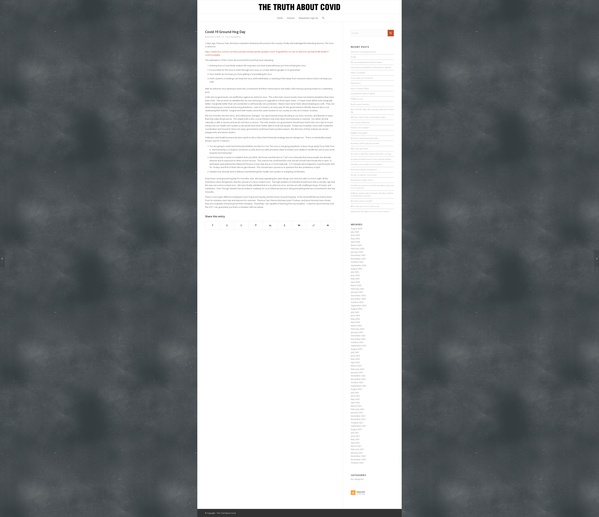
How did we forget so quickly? (362, 201)
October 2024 (357, 302)
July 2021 (355, 432)
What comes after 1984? (359, 148)
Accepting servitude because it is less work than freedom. (371, 159)
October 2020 (357, 462)
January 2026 (357, 252)
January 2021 (357, 452)
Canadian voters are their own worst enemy (366, 164)
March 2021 (356, 446)
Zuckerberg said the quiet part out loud (365, 143)
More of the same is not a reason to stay (365, 206)
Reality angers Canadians (360, 104)
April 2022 (355, 402)
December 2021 (358, 416)
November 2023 (358, 339)
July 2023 (355, 352)
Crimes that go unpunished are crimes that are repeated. (371, 67)
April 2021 (355, 442)
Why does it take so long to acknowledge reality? (368, 117)
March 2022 (356, 406)
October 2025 (357, 262)
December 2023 (358, 335)
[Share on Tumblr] (285, 225)
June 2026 (355, 235)
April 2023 (355, 362)
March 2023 (356, 365)
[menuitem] (280, 18)
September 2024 (358, 305)
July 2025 (355, 272)
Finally (353, 57)
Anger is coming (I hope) (360, 88)
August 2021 (356, 429)
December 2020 (358, 456)
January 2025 (357, 292)
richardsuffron (235, 37)
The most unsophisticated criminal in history (366, 62)
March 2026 (356, 245)
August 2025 (356, 268)
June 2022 (355, 395)
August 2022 (356, 389)
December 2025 (358, 255)
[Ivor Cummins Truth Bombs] (2, 258)
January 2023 (357, 372)
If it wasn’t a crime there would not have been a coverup (371, 154)
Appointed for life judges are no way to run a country (370, 211)
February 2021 (357, 449)
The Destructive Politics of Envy (362, 180)
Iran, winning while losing (360, 122)
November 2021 (358, 419)
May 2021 (355, 439)
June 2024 (355, 315)
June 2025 (355, 275)
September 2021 (358, 425)
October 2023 (357, 342)
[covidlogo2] (299, 7)
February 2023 (357, 369)
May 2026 (355, 238)
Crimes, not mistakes (358, 72)
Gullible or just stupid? (359, 133)
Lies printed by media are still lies (363, 93)
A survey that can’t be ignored (362, 78)
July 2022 (355, 392)
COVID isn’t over (357, 99)
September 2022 (358, 385)
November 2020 (358, 459)
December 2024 (358, 295)
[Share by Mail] (328, 225)
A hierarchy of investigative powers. (363, 52)
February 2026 (357, 248)
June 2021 (355, 436)
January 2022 (357, 412)
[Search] (322, 18)
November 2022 (358, 379)
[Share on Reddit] (313, 225)
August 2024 (356, 308)
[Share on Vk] (299, 225)
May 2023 (355, 359)
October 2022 (357, 382)
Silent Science (356, 83)
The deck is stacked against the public (364, 138)
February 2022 (357, 409)
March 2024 (356, 325)
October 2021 (357, 422)
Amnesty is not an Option (360, 127)
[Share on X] (227, 225)
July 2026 (355, 231)
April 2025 (355, 282)
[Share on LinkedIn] (270, 225)
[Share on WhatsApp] (241, 225)
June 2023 (355, 355)
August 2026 (356, 228)
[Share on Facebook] (212, 225)
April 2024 (355, 322)
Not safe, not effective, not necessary (364, 175)
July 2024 (355, 312)
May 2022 (355, 399)
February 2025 (357, 288)
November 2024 (358, 298)
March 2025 (356, 285)
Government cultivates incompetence (364, 169)
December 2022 (358, 375)
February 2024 (357, 328)
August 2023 (356, 349)
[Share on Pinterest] (256, 225)
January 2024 (357, 332)
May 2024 (355, 318)
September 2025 (358, 265)
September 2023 (358, 345)
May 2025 (355, 278)
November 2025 (358, 258)
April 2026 (355, 241)
